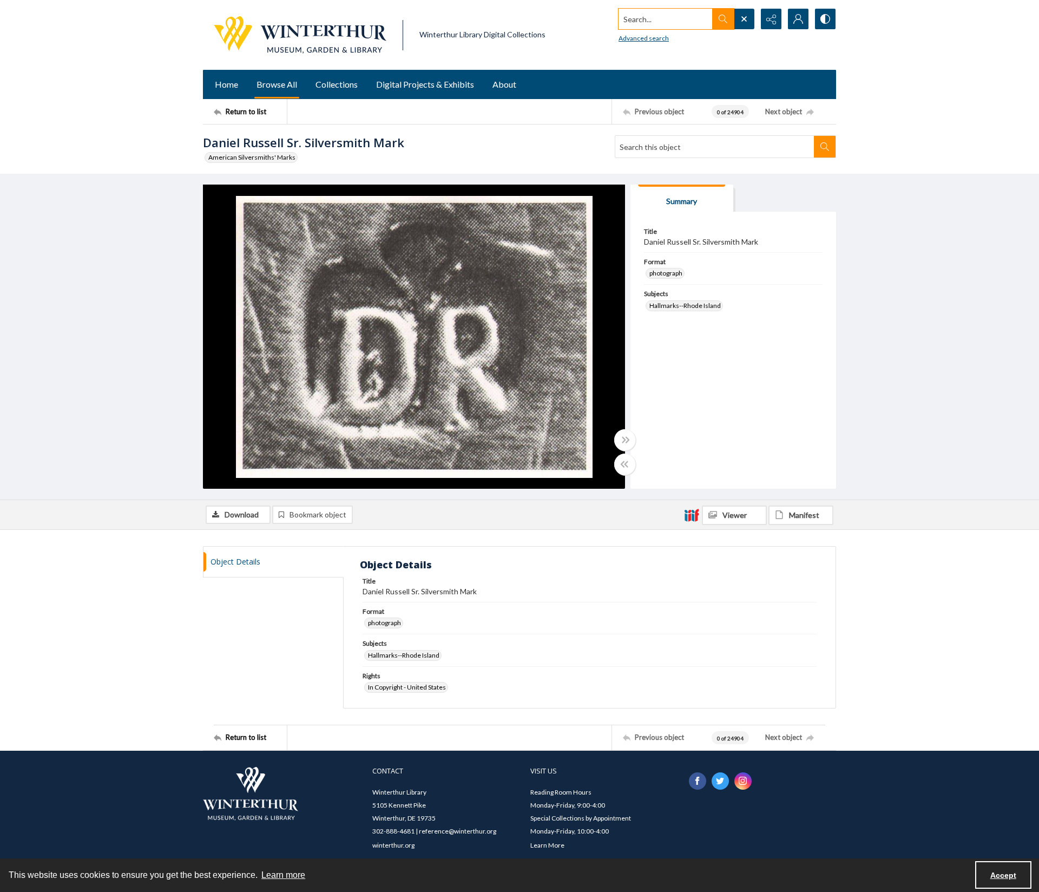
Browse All (277, 84)
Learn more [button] (283, 875)
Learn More (547, 845)
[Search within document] (825, 147)
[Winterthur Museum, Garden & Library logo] (300, 35)
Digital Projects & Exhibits (425, 84)
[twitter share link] (720, 781)
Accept (1003, 875)
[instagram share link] (743, 781)
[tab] (681, 198)
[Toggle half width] (625, 464)
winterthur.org (393, 845)
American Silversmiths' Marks (251, 157)
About (504, 84)
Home (226, 84)
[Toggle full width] (625, 440)
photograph (665, 273)
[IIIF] (691, 515)
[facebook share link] (697, 781)
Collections (336, 84)
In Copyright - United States (407, 687)
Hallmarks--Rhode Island (685, 305)
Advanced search (644, 38)
